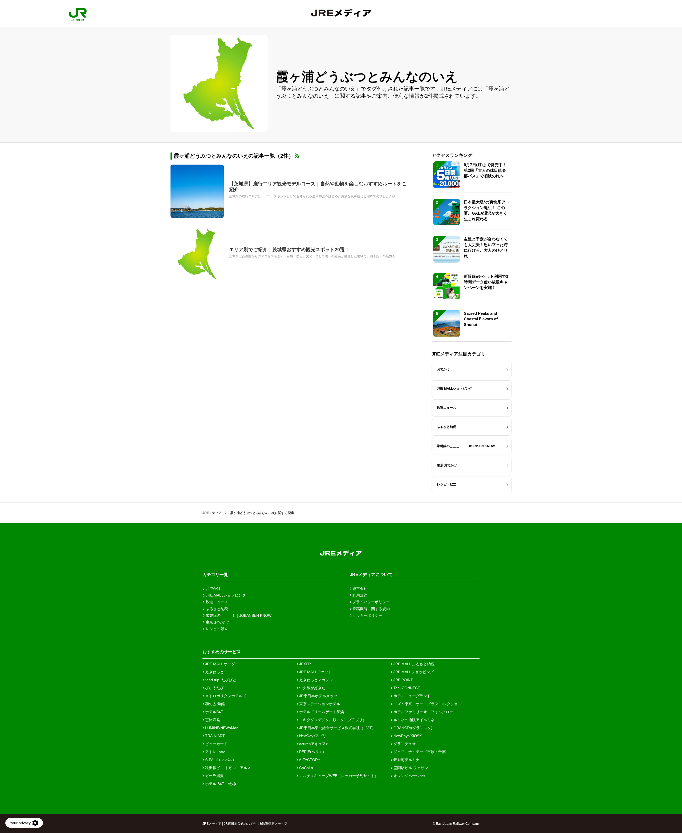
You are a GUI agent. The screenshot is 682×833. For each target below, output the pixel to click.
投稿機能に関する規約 (370, 609)
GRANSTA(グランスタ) (412, 727)
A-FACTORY (309, 759)
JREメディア (212, 513)
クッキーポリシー (366, 615)
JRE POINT (402, 680)
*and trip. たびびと (220, 680)
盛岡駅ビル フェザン (410, 767)
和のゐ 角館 (214, 704)
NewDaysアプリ (312, 735)
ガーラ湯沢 (214, 775)
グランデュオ (404, 743)
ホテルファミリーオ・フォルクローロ (424, 711)
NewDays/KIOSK (407, 735)
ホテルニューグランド (411, 696)
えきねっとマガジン (315, 680)
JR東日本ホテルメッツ (317, 696)
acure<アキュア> (313, 743)
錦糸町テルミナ (406, 759)
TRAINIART (214, 735)
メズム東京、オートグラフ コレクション (427, 704)
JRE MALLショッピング (413, 672)
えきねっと (214, 672)
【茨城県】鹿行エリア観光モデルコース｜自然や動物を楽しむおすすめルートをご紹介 (318, 186)
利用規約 (359, 595)
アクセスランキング (452, 155)
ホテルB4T (213, 711)
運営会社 (359, 588)
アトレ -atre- (215, 751)
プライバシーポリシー (370, 602)
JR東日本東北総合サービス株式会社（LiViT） (337, 727)
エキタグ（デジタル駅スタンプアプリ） (332, 719)
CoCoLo (305, 767)
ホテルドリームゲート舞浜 (321, 711)
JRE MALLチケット (315, 672)
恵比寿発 (212, 719)
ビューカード (216, 743)
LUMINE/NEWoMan (221, 727)
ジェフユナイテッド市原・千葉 (419, 751)
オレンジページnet (408, 775)
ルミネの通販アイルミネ (413, 719)
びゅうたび (214, 688)
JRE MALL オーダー (221, 664)
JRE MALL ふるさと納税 (413, 664)
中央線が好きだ (311, 688)
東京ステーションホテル (319, 704)
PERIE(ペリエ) (311, 751)
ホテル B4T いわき (220, 783)
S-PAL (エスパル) (219, 759)
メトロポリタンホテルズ (225, 696)
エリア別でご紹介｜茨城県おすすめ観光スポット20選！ (289, 249)
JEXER (304, 664)
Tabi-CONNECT (406, 688)
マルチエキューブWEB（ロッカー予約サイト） (338, 775)
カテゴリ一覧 (215, 574)
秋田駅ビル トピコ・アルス (227, 767)
